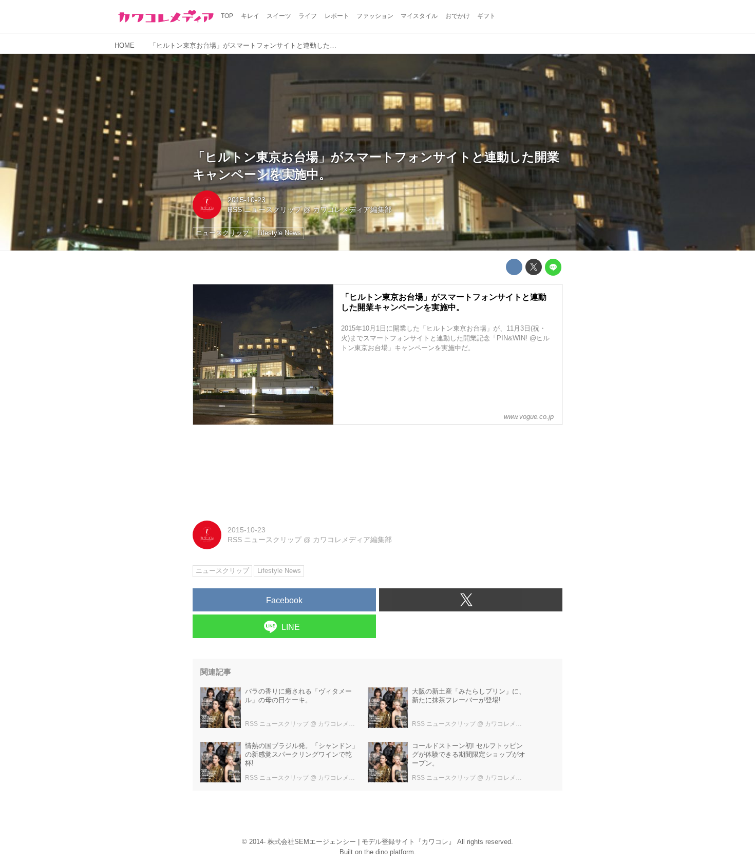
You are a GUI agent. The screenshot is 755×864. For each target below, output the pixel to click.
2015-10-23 (247, 200)
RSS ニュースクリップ (264, 209)
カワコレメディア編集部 (352, 209)
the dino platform (389, 852)
